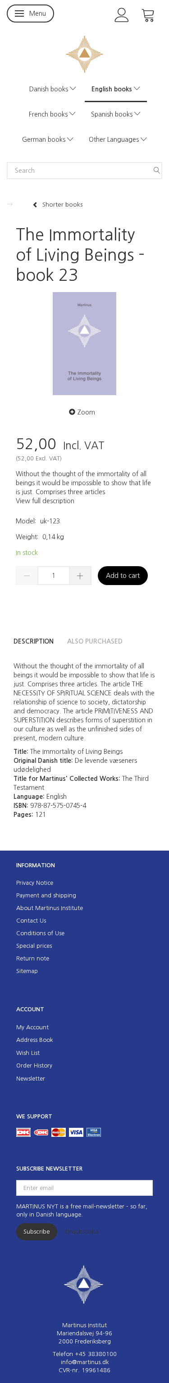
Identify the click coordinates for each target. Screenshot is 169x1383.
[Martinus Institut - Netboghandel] (84, 53)
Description (34, 641)
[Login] (122, 14)
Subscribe (36, 1231)
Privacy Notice (34, 883)
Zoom (86, 412)
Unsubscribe (82, 1231)
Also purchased (95, 641)
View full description (45, 501)
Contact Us (31, 921)
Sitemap (27, 971)
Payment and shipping (46, 895)
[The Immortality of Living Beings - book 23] (84, 343)
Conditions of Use (40, 933)
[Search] (157, 170)
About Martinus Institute (49, 908)
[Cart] (148, 14)
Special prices (34, 946)
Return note (32, 958)
